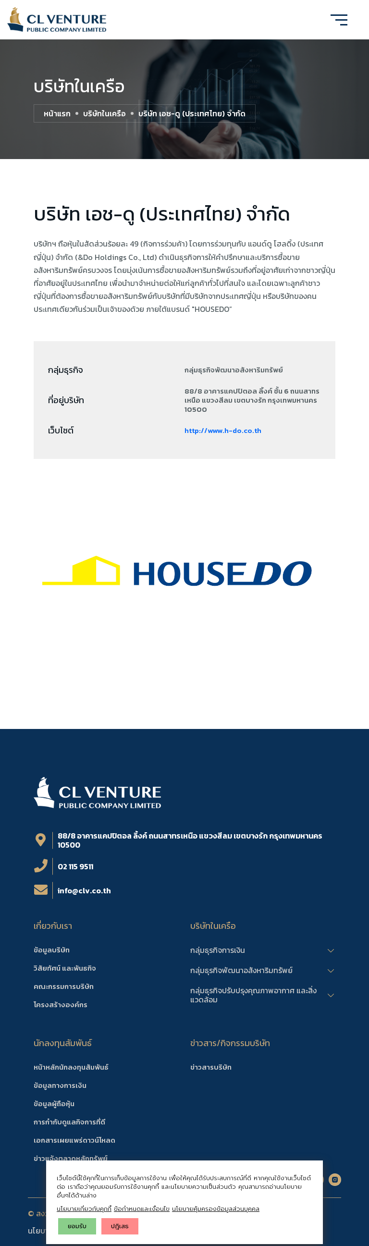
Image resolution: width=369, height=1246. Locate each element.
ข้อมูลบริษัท (52, 949)
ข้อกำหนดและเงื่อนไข (142, 1208)
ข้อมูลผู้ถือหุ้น (54, 1103)
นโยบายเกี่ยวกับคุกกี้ (84, 1208)
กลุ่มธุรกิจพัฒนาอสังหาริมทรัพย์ (241, 970)
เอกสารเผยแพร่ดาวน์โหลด (74, 1140)
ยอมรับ (77, 1226)
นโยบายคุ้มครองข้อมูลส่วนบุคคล (215, 1208)
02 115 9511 (75, 866)
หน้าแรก (57, 113)
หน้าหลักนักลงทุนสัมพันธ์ (71, 1067)
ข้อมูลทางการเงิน (60, 1085)
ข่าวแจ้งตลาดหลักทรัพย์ (71, 1158)
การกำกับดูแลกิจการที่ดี (69, 1121)
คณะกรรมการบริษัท (64, 986)
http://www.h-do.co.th (222, 430)
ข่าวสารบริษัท (211, 1067)
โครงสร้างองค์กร (60, 1004)
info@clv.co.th (84, 890)
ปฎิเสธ (120, 1226)
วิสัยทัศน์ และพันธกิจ (65, 968)
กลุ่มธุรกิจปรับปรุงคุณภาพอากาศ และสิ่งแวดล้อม (253, 995)
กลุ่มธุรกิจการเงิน (217, 950)
